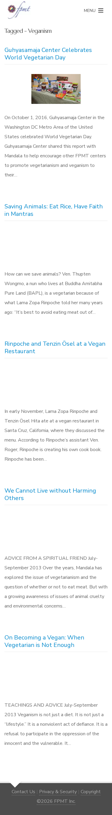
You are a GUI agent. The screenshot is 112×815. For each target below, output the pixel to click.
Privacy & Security (58, 791)
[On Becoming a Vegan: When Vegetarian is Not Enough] (56, 678)
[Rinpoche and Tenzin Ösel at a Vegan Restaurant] (56, 384)
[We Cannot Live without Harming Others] (56, 531)
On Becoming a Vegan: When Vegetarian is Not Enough (44, 641)
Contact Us (23, 791)
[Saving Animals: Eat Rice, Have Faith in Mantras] (56, 247)
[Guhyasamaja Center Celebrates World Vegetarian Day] (56, 90)
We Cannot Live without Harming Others (50, 494)
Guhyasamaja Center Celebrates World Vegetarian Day (48, 53)
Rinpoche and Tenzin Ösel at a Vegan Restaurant (54, 347)
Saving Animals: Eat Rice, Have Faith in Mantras (53, 210)
